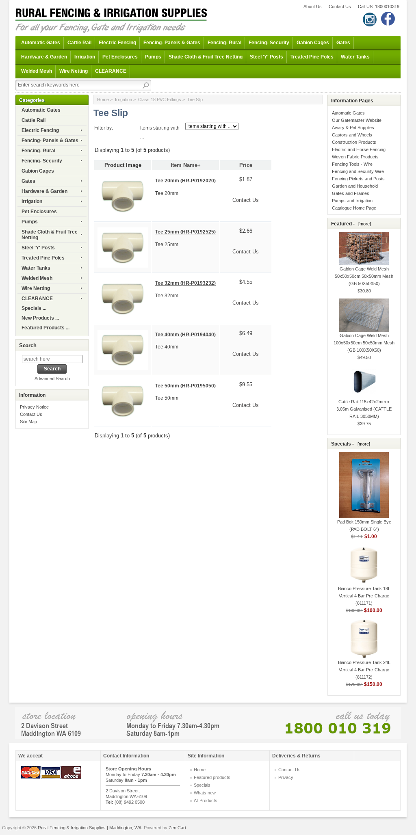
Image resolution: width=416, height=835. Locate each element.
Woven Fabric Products (355, 156)
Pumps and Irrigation (352, 200)
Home (103, 99)
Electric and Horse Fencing (359, 149)
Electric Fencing (117, 42)
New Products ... (40, 318)
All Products (205, 800)
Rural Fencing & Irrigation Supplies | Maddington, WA (89, 827)
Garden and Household (355, 186)
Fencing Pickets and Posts (358, 178)
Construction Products (354, 142)
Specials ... (34, 308)
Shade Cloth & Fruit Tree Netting (206, 57)
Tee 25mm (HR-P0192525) (185, 232)
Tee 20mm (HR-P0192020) (185, 181)
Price (245, 165)
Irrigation (84, 57)
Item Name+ (186, 165)
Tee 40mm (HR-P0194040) (185, 334)
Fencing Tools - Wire (352, 164)
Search (28, 345)
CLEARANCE (110, 71)
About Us (312, 6)
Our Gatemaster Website (356, 120)
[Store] (208, 722)
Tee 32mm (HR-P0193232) (185, 283)
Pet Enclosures (120, 57)
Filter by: (103, 128)
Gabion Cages (313, 42)
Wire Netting (73, 71)
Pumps (153, 57)
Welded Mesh (36, 71)
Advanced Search (52, 378)
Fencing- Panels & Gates (171, 42)
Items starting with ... (160, 132)
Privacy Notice (34, 407)
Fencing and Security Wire (358, 171)
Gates (343, 42)
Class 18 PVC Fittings (159, 99)
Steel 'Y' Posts (266, 57)
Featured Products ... (45, 328)
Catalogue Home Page (354, 208)
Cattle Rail (79, 42)
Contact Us (340, 6)
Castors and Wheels (352, 134)
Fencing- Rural (224, 42)
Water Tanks (355, 57)
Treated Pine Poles (312, 57)
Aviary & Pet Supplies (353, 127)
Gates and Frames (350, 193)
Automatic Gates (40, 42)
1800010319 (387, 6)
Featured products (212, 777)
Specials (202, 785)
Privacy (285, 777)
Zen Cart (177, 827)
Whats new (205, 792)
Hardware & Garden (44, 57)
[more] (363, 223)
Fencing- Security (269, 42)
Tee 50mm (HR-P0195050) (185, 386)
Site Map (28, 421)
